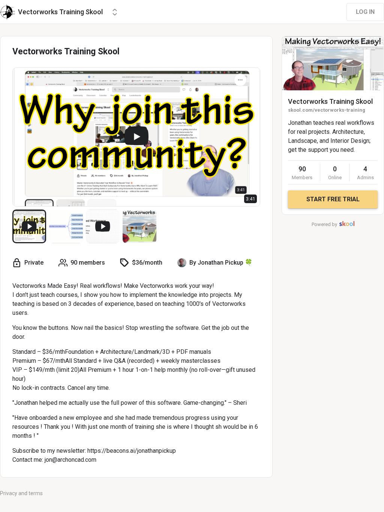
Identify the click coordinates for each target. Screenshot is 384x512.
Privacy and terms (21, 493)
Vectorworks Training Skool (330, 101)
